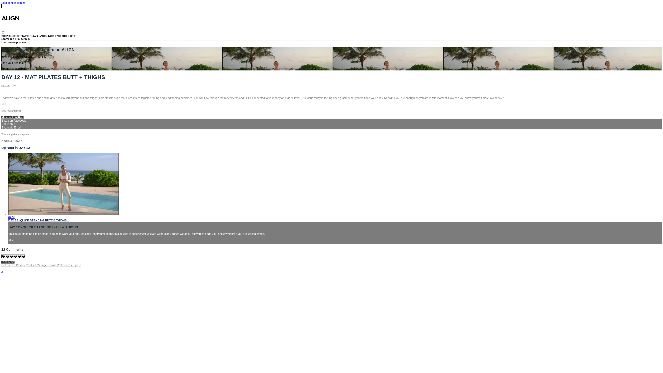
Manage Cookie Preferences (55, 265)
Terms (12, 265)
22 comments (9, 92)
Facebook (7, 117)
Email (20, 117)
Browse (6, 35)
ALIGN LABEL (38, 35)
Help (4, 265)
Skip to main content (13, 2)
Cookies (31, 265)
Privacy (21, 265)
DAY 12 (5, 85)
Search (16, 35)
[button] (3, 32)
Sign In (25, 38)
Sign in (72, 35)
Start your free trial (12, 62)
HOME (25, 35)
